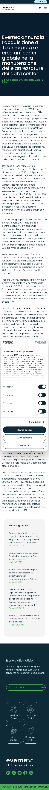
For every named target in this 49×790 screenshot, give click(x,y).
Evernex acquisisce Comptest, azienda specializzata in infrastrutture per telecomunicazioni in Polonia (24, 574)
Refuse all (24, 445)
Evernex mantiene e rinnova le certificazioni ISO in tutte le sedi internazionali (24, 618)
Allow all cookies (24, 429)
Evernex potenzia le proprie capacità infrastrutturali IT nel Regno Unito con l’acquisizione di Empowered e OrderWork (24, 538)
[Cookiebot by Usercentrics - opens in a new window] (34, 342)
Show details (35, 422)
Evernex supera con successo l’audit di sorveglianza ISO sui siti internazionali (24, 556)
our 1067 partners (19, 355)
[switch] (42, 395)
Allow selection (24, 437)
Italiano (39, 1)
